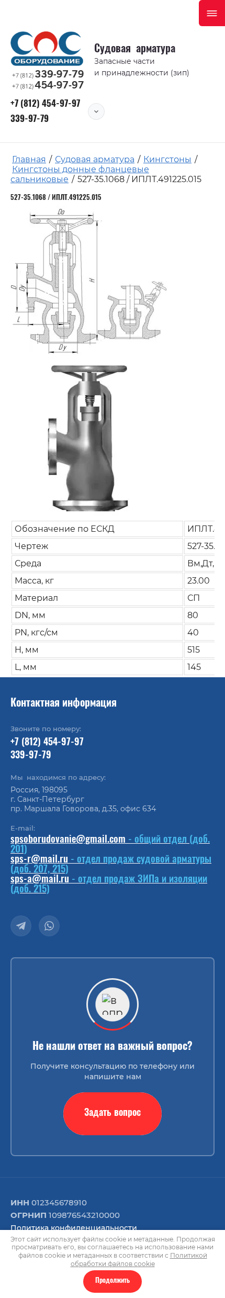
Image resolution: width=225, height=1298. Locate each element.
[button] (112, 1113)
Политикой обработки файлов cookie (139, 1259)
